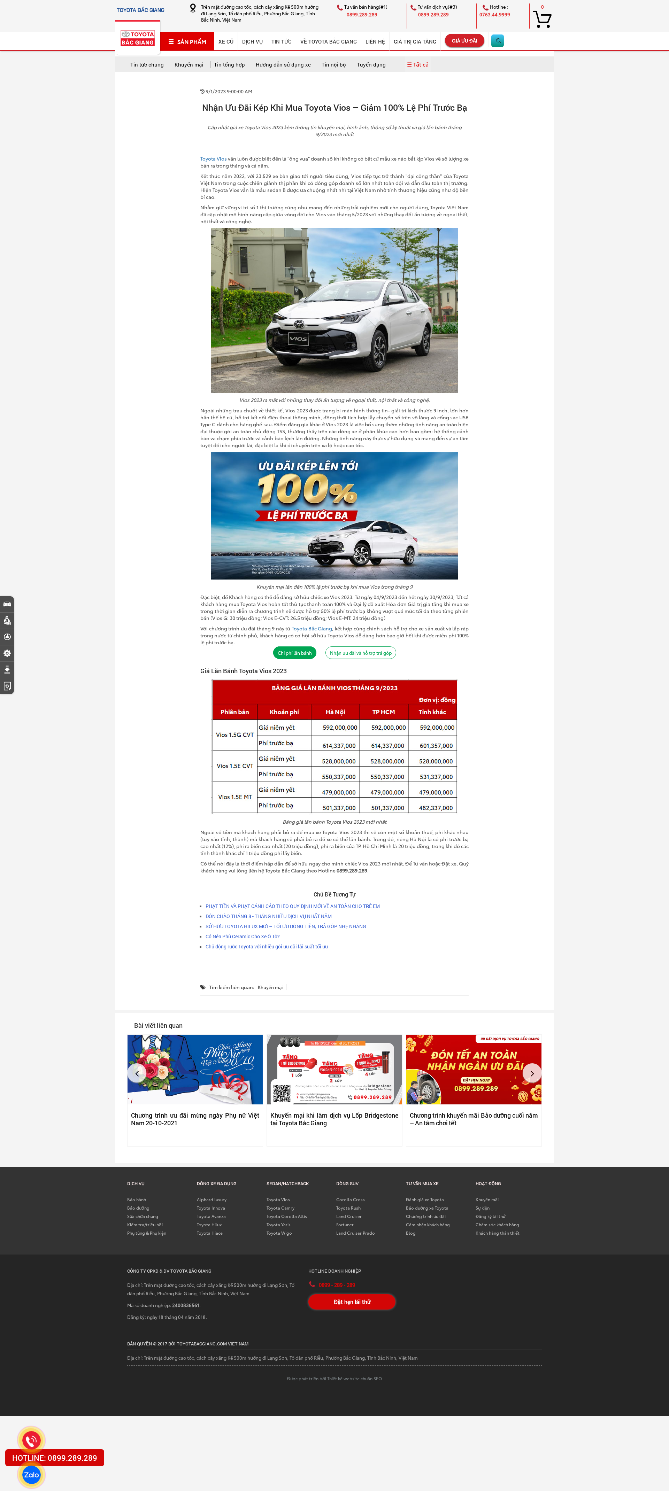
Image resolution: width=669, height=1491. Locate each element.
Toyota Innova (211, 1208)
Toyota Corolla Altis (287, 1216)
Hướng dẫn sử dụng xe (283, 64)
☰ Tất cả (418, 64)
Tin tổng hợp (229, 64)
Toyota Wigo (279, 1233)
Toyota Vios (213, 158)
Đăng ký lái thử (490, 1216)
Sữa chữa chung (142, 1216)
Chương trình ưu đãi (426, 1216)
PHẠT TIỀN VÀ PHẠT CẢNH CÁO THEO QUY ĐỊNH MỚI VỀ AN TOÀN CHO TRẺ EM (293, 906)
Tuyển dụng (371, 64)
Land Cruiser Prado (355, 1233)
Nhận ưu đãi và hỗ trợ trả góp (361, 653)
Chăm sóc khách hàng (497, 1224)
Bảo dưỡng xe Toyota (427, 1208)
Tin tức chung (147, 64)
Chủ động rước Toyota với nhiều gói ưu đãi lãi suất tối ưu (267, 946)
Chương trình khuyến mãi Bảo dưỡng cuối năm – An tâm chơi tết (474, 1119)
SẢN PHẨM (191, 41)
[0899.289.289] (31, 1440)
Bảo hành (136, 1199)
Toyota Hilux (209, 1224)
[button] (136, 1072)
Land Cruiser (349, 1216)
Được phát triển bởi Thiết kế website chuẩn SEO (334, 1378)
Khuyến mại (189, 64)
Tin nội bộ (334, 64)
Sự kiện (483, 1208)
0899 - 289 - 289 (337, 1284)
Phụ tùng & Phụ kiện (146, 1233)
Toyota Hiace (210, 1233)
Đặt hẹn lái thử (352, 1301)
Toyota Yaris (279, 1224)
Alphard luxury (211, 1199)
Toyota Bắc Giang (312, 628)
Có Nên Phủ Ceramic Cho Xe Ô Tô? (243, 936)
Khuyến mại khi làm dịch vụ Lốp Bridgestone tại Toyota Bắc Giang (334, 1119)
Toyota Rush (348, 1208)
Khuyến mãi (487, 1199)
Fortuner (345, 1224)
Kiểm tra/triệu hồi (145, 1224)
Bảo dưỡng (138, 1208)
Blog (411, 1233)
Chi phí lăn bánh (295, 653)
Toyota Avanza (211, 1216)
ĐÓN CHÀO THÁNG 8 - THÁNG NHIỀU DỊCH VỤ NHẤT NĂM (269, 916)
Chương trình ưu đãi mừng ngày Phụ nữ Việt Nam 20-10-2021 (195, 1119)
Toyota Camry (280, 1208)
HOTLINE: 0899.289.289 (54, 1458)
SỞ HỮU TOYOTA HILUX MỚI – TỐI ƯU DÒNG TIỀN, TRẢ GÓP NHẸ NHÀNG (286, 926)
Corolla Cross (350, 1199)
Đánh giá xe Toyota (425, 1199)
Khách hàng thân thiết (498, 1233)
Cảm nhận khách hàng (428, 1224)
